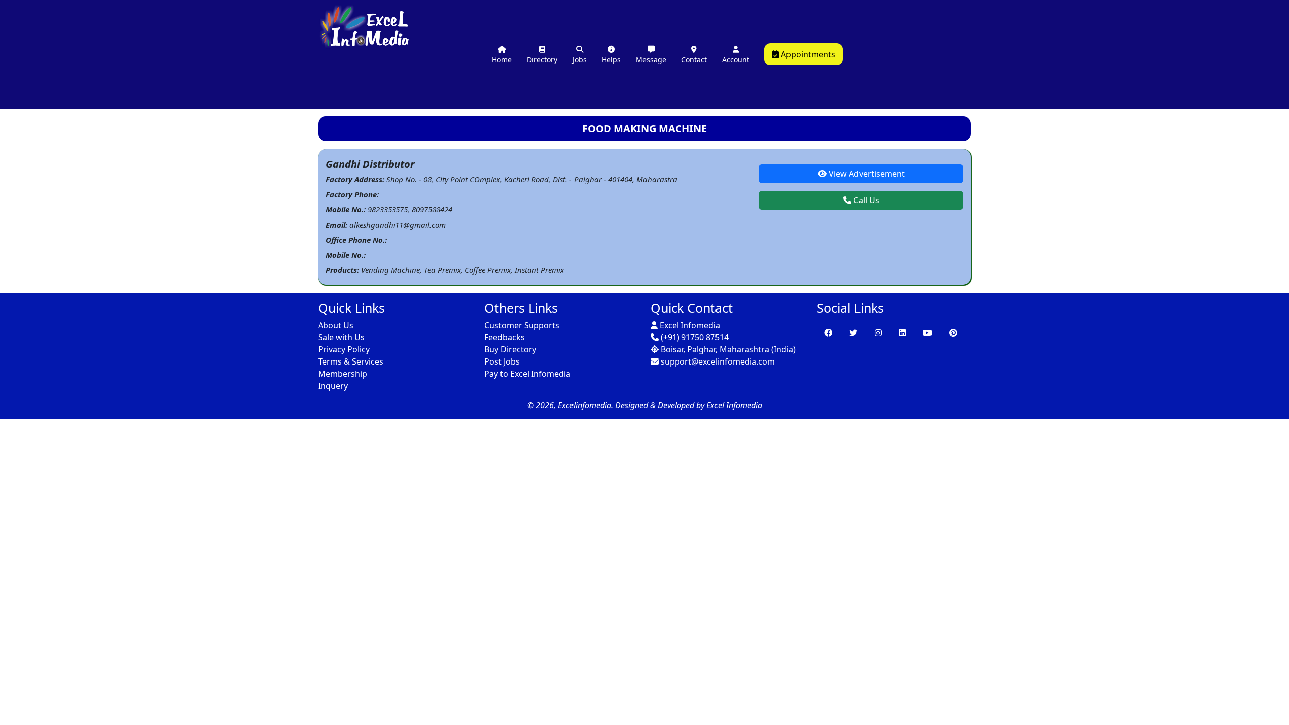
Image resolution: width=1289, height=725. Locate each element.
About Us (335, 325)
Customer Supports (521, 325)
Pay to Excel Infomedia (527, 373)
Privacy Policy (344, 349)
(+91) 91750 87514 (694, 337)
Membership (342, 373)
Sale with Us (341, 337)
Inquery (333, 385)
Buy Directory (510, 349)
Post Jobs (502, 361)
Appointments (807, 54)
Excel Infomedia (689, 325)
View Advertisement (866, 173)
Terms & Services (350, 361)
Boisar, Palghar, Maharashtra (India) (727, 349)
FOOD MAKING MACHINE (644, 128)
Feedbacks (504, 337)
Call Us (865, 200)
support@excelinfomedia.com (717, 361)
